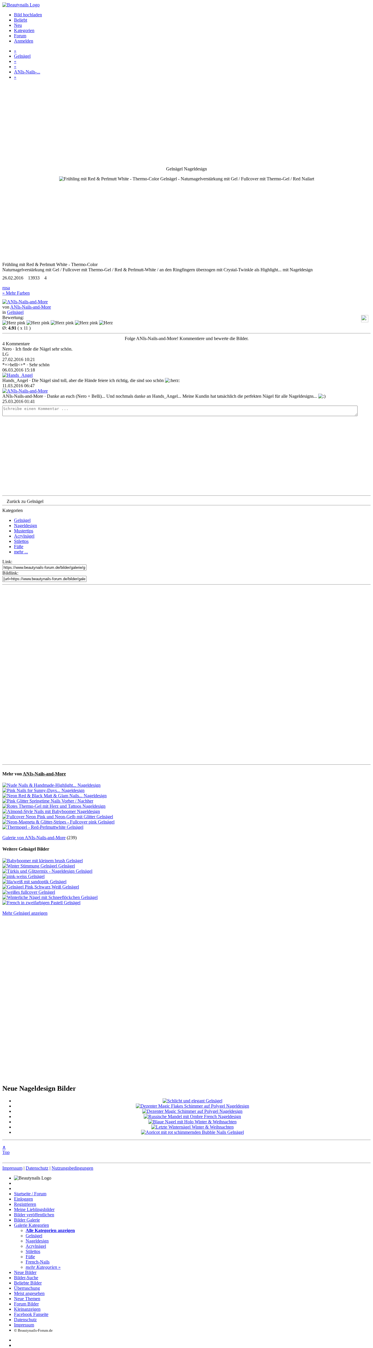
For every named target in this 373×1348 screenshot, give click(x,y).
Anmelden (23, 40)
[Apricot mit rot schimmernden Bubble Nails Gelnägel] (192, 1132)
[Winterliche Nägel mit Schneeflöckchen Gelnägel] (50, 897)
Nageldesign (25, 525)
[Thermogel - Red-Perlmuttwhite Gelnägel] (42, 827)
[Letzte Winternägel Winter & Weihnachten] (192, 1126)
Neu (18, 25)
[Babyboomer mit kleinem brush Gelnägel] (42, 860)
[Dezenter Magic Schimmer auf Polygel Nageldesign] (192, 1111)
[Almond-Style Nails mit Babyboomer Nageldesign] (51, 811)
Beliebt (20, 19)
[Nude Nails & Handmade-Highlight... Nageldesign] (51, 785)
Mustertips (23, 530)
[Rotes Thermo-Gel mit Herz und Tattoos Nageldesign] (53, 806)
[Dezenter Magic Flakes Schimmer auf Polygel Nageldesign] (192, 1106)
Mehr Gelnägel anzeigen (24, 913)
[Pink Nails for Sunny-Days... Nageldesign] (43, 790)
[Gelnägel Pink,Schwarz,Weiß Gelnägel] (40, 886)
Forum (20, 35)
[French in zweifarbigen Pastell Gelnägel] (41, 902)
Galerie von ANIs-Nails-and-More (34, 837)
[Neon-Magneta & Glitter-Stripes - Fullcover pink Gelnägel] (58, 821)
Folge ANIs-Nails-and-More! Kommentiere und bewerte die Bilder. (187, 338)
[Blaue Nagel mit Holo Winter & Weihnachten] (192, 1121)
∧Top (6, 1150)
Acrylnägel (24, 536)
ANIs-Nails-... (27, 71)
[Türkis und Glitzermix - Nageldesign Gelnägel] (47, 871)
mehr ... (21, 551)
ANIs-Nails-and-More (30, 307)
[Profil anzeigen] (25, 301)
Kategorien (24, 30)
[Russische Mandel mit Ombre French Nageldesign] (192, 1116)
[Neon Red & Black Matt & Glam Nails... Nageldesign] (54, 795)
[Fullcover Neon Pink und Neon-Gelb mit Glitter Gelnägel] (57, 816)
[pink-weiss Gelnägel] (23, 876)
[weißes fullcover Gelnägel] (28, 892)
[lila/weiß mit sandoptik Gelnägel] (34, 881)
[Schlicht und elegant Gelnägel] (192, 1100)
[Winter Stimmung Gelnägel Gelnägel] (38, 865)
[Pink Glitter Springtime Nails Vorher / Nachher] (47, 800)
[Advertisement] (186, 674)
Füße (18, 546)
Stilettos (21, 541)
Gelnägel (22, 56)
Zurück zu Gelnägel (25, 501)
